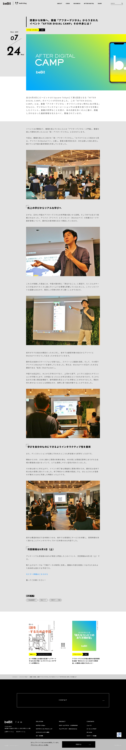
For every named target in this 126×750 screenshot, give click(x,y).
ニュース (89, 725)
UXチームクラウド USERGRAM (68, 725)
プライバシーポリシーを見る (39, 745)
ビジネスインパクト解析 (42, 732)
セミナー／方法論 (91, 735)
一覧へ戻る (63, 648)
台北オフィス (20, 731)
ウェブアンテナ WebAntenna (68, 729)
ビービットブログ (91, 729)
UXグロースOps (40, 725)
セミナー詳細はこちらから (37, 574)
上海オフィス (8, 731)
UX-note (89, 732)
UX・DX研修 (39, 735)
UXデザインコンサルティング (44, 729)
